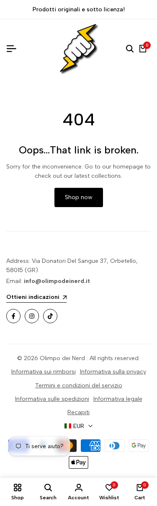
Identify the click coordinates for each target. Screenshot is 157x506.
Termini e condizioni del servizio (78, 385)
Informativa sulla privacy (113, 371)
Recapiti (78, 412)
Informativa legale (117, 398)
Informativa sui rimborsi (43, 371)
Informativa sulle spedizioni (52, 398)
